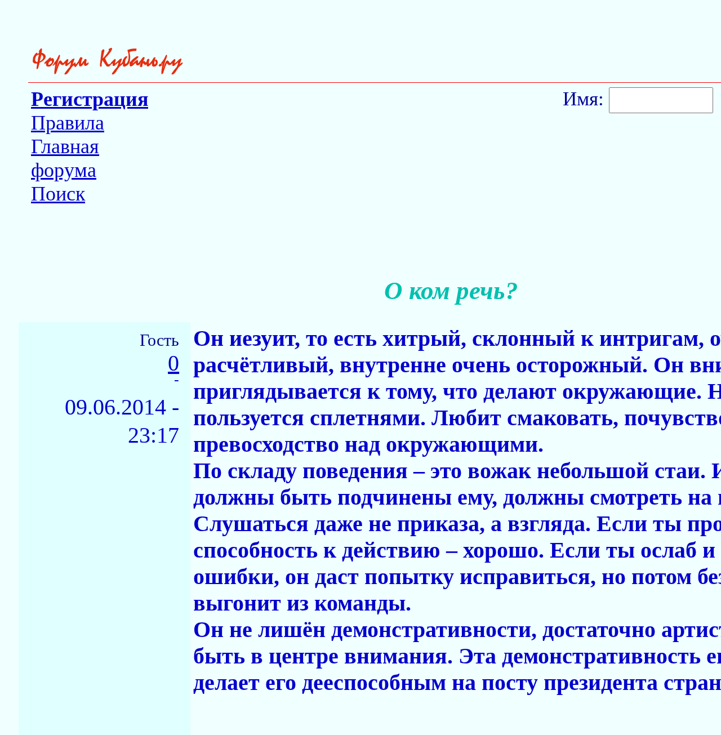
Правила (67, 123)
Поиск (58, 193)
